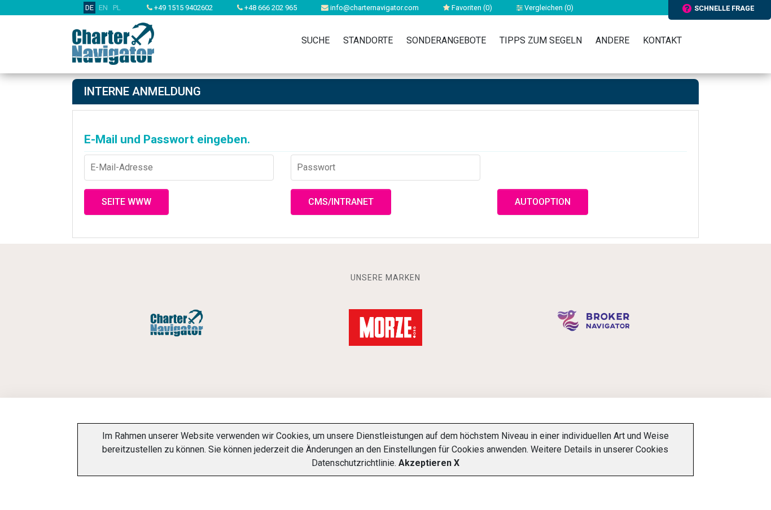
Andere (612, 40)
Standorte (368, 40)
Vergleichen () (548, 7)
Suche (315, 40)
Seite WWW (126, 201)
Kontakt (662, 40)
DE (89, 7)
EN (103, 7)
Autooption (543, 201)
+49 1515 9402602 (182, 7)
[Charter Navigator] (113, 43)
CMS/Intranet (341, 201)
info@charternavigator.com (373, 7)
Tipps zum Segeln (541, 40)
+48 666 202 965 (270, 7)
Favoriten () (471, 7)
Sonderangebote (446, 40)
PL (117, 7)
